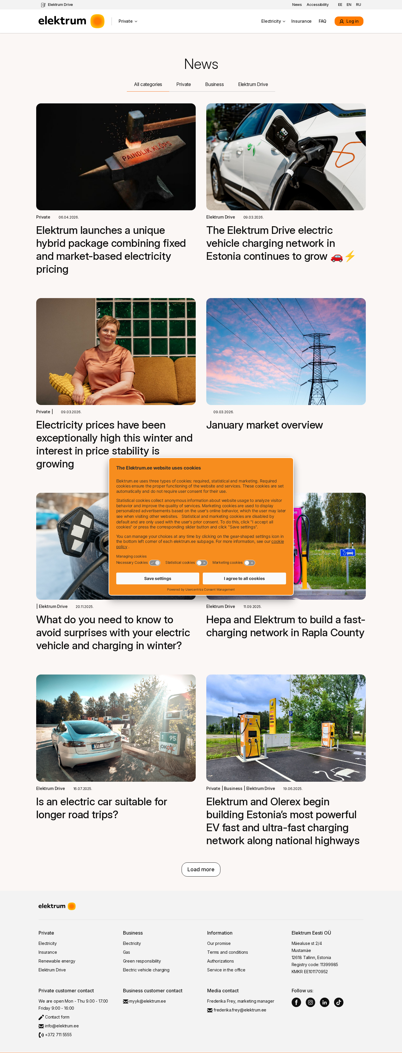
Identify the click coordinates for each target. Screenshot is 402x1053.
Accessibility (317, 4)
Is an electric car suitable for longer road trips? (101, 808)
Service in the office (226, 969)
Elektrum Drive (60, 4)
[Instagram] (310, 1002)
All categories (148, 84)
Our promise (218, 943)
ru (358, 4)
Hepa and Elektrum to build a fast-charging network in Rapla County (286, 626)
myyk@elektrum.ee (147, 1001)
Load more (201, 869)
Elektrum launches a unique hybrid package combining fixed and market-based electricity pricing (111, 249)
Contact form (56, 1016)
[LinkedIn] (324, 1002)
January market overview (264, 424)
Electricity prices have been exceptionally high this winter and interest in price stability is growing (114, 444)
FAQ (322, 21)
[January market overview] (286, 351)
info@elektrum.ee (61, 1025)
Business (214, 84)
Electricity (271, 21)
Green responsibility (142, 960)
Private (126, 21)
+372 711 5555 (58, 1034)
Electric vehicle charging (146, 969)
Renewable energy (57, 960)
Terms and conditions (227, 952)
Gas (126, 952)
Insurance (301, 21)
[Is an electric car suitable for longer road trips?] (116, 728)
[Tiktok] (338, 1002)
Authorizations (220, 960)
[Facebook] (296, 1002)
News (297, 4)
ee (340, 4)
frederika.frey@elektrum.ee (239, 1009)
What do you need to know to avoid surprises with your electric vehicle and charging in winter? (113, 632)
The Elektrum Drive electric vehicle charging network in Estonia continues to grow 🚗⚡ (281, 243)
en (349, 4)
